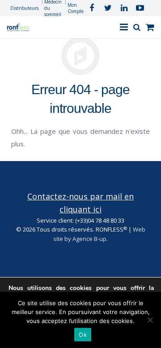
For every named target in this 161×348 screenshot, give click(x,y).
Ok (83, 334)
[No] (149, 319)
